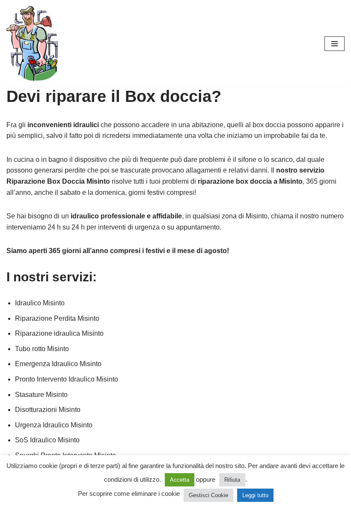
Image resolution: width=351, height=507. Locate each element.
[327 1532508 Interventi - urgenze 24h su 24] (32, 43)
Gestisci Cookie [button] (208, 495)
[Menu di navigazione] (334, 43)
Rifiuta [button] (232, 480)
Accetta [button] (179, 480)
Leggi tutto (255, 495)
